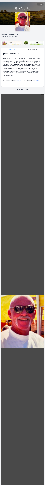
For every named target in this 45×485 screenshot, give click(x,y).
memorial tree (18, 80)
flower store (36, 80)
